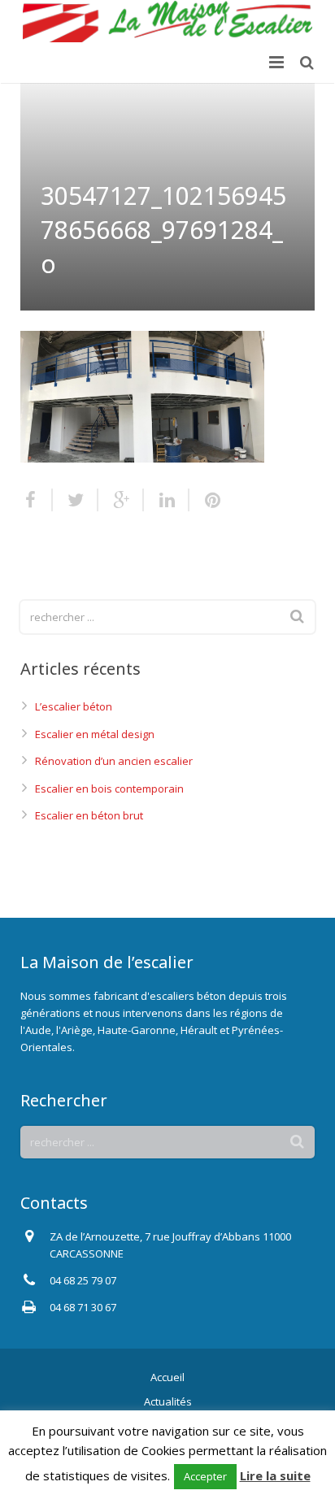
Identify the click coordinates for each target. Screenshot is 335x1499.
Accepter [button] (205, 1476)
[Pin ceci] (205, 500)
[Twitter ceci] (75, 500)
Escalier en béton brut (89, 815)
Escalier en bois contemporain (109, 788)
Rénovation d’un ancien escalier (114, 761)
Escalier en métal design (94, 734)
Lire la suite (275, 1475)
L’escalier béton (73, 706)
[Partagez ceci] (36, 500)
